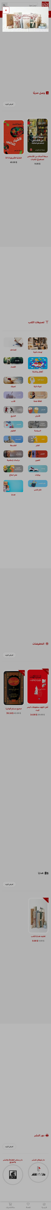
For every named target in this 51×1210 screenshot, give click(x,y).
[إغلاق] (5, 10)
